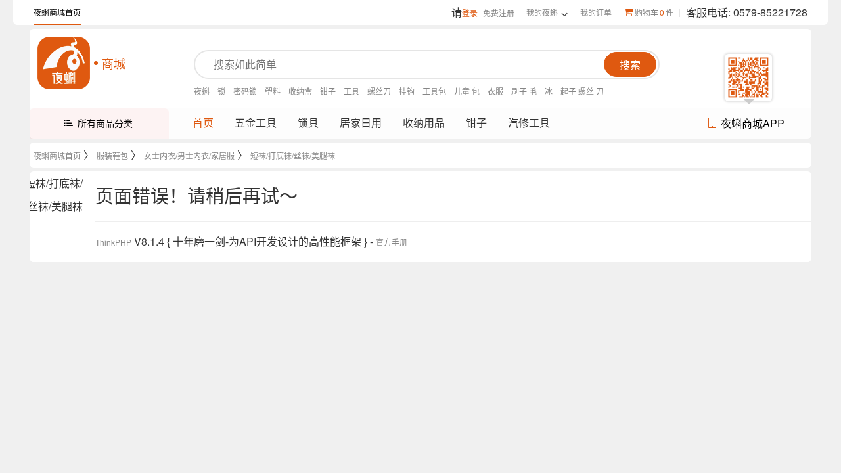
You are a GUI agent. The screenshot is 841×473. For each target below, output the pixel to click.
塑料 (273, 91)
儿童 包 (467, 91)
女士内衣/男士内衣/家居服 (189, 155)
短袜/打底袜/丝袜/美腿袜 (292, 155)
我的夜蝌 (542, 12)
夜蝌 (202, 91)
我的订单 (596, 12)
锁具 (308, 122)
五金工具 (256, 122)
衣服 (495, 91)
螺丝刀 (379, 91)
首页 (203, 122)
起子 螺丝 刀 (582, 91)
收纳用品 (424, 122)
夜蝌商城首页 (57, 12)
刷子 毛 (524, 91)
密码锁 (245, 91)
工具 (351, 91)
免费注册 (498, 12)
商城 (113, 63)
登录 (470, 12)
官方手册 (391, 242)
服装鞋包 (112, 155)
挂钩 (407, 91)
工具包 (434, 91)
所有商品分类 (105, 122)
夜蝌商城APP (752, 123)
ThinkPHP (113, 242)
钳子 (328, 91)
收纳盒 (300, 91)
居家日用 (361, 122)
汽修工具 (529, 122)
